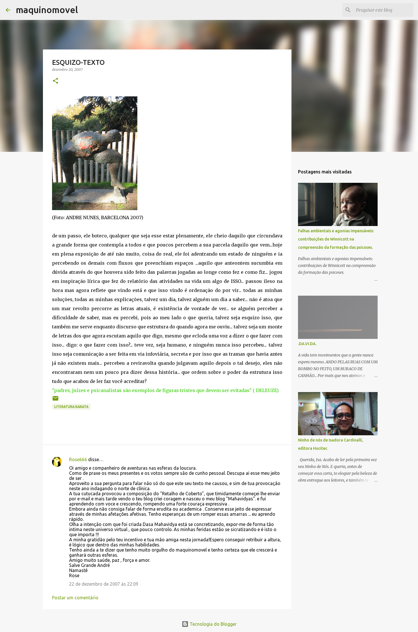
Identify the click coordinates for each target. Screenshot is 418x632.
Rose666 (78, 459)
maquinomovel (47, 10)
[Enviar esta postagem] (55, 400)
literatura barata (71, 407)
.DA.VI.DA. (307, 343)
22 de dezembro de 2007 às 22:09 (103, 584)
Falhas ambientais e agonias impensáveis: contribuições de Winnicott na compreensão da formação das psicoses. (336, 239)
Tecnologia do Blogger (213, 624)
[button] (55, 81)
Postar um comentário (75, 597)
